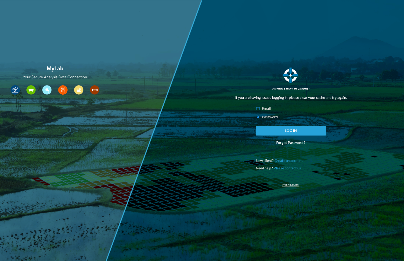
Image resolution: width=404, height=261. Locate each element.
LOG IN (291, 131)
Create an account (288, 160)
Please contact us (287, 168)
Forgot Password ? (291, 142)
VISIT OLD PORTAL (290, 185)
